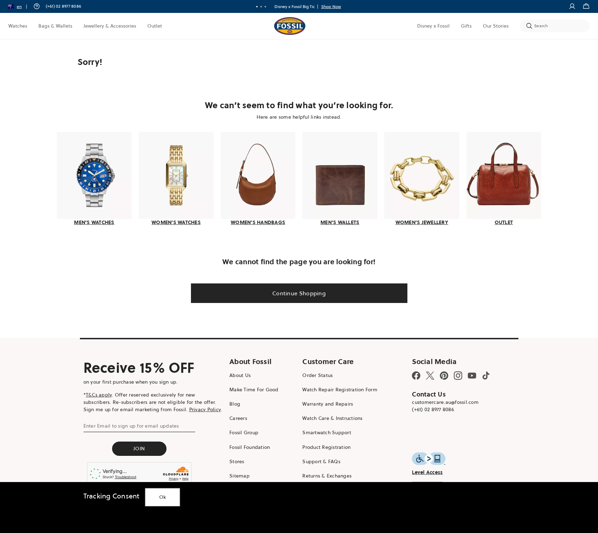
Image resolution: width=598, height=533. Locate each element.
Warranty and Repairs (327, 403)
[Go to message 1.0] (257, 6)
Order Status (317, 375)
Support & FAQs (321, 461)
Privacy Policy (205, 409)
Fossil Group (243, 432)
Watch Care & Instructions (332, 418)
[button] (20, 6)
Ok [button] (162, 497)
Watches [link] (17, 25)
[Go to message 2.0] (261, 6)
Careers (238, 418)
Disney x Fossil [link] (433, 25)
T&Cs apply (99, 394)
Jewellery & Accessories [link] (109, 25)
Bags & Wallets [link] (55, 25)
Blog (234, 403)
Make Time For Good (254, 389)
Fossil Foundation (249, 447)
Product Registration (326, 447)
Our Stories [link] (496, 25)
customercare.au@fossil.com (445, 402)
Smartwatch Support (326, 432)
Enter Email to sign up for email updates (131, 425)
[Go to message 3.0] (265, 6)
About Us (240, 375)
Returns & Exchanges (327, 475)
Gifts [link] (466, 25)
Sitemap (239, 475)
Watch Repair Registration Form (339, 389)
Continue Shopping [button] (299, 293)
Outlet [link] (154, 25)
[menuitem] (17, 26)
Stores (236, 461)
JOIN (139, 448)
